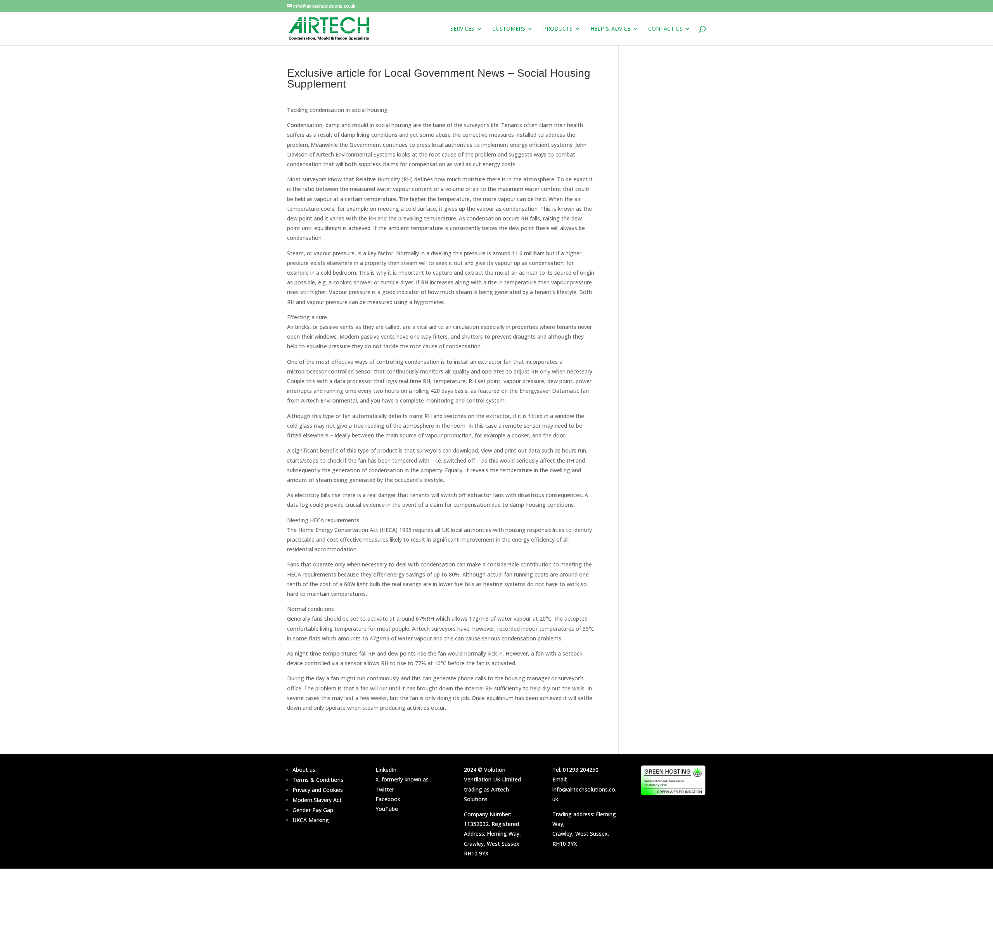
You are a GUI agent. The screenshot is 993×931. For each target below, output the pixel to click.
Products (558, 29)
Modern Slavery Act (317, 800)
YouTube (386, 808)
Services (462, 29)
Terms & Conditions (317, 779)
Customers (508, 29)
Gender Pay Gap (312, 810)
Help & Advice (610, 29)
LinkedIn (385, 769)
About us (303, 769)
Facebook (387, 799)
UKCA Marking (310, 820)
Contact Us (665, 29)
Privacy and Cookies (317, 789)
